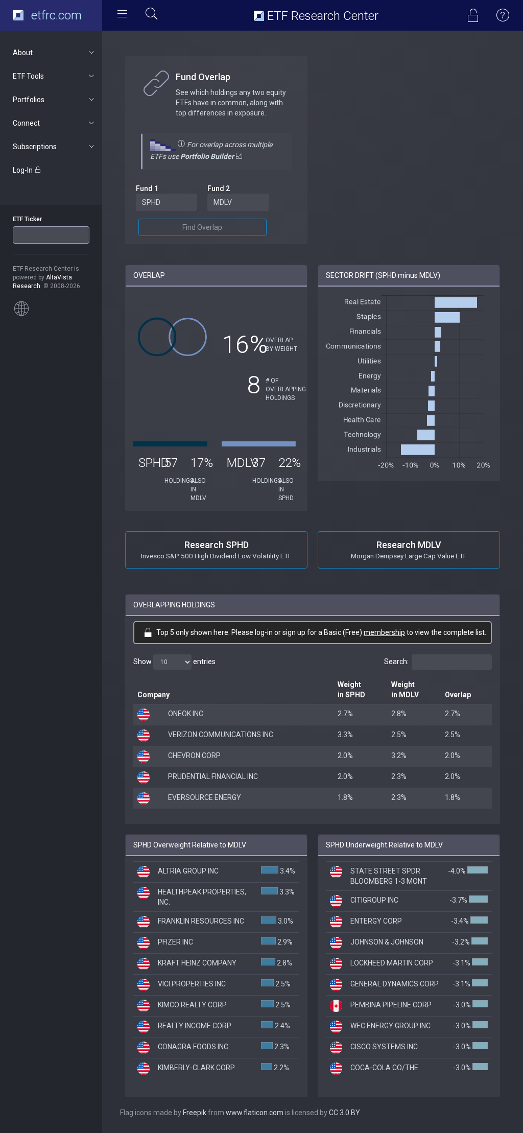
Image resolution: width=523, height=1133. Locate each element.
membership (384, 632)
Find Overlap (202, 227)
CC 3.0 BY (344, 1112)
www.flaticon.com (254, 1112)
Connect (26, 123)
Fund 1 (147, 188)
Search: (396, 661)
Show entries (174, 661)
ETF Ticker (27, 219)
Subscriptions (35, 147)
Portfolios (28, 100)
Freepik (194, 1112)
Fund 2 (218, 188)
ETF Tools (28, 76)
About (23, 53)
